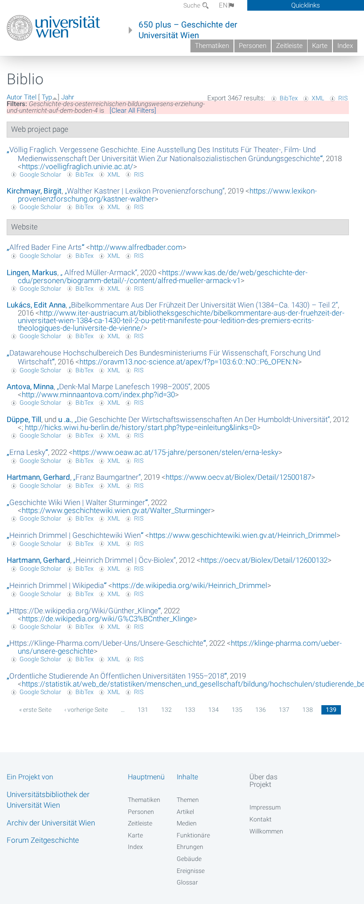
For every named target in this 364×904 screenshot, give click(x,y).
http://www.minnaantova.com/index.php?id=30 (98, 394)
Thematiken (212, 46)
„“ (165, 154)
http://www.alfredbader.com (136, 247)
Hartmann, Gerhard (38, 477)
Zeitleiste (289, 46)
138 (307, 709)
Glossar (187, 882)
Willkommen (266, 831)
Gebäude (189, 858)
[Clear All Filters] (133, 110)
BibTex (289, 98)
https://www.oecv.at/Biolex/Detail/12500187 (238, 477)
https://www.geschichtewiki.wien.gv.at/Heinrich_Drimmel (242, 535)
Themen (188, 799)
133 (190, 709)
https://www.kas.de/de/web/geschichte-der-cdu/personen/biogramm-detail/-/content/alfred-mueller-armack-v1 (163, 276)
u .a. (64, 419)
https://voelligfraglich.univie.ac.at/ (77, 166)
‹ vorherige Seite (86, 709)
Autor (14, 97)
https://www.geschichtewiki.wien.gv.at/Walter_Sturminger (116, 510)
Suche (192, 5)
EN (223, 5)
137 (284, 709)
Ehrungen (190, 846)
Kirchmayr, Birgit (34, 190)
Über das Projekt (263, 781)
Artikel (185, 811)
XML (318, 98)
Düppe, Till (24, 419)
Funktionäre (193, 835)
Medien (187, 823)
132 (166, 709)
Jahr (67, 97)
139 (331, 709)
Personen (252, 46)
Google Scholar (40, 174)
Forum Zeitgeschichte (43, 840)
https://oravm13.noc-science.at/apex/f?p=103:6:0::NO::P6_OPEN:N (188, 361)
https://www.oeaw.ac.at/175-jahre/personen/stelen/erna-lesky (175, 452)
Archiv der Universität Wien (51, 822)
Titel (30, 97)
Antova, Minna (30, 386)
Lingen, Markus (32, 272)
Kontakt (260, 819)
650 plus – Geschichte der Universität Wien (187, 30)
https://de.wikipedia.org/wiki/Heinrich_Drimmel (189, 585)
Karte (320, 46)
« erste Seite (35, 709)
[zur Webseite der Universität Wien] (53, 28)
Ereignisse (191, 870)
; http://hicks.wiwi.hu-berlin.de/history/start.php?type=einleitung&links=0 (139, 427)
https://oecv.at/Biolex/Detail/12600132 (264, 560)
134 (213, 709)
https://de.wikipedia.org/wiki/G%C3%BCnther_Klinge (107, 618)
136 (260, 709)
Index (345, 46)
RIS (343, 98)
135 (237, 709)
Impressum (265, 807)
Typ (47, 97)
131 (143, 709)
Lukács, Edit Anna (36, 304)
